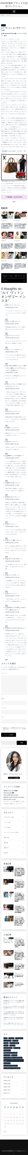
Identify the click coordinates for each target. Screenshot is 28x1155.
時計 (6, 837)
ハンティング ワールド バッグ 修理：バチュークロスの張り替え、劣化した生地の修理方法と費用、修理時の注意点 (19, 943)
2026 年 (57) (7, 1080)
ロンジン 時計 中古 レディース (11, 1023)
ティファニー (7, 1055)
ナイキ (5, 1038)
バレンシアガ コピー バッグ (11, 795)
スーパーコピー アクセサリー (10, 1065)
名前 (3, 698)
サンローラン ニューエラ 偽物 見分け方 (19, 975)
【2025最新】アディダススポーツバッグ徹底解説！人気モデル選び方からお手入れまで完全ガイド (20, 266)
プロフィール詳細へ (14, 777)
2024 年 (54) (7, 1086)
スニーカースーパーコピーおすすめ (12, 1068)
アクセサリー (9, 817)
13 (14, 1117)
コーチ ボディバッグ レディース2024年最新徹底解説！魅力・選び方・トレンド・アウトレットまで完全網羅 (20, 225)
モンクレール (7, 1063)
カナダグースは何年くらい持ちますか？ (13, 1057)
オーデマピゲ (17, 1048)
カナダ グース (7, 1050)
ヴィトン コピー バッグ (10, 799)
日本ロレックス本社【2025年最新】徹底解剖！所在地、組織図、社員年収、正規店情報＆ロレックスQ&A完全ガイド (19, 956)
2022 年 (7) (7, 1093)
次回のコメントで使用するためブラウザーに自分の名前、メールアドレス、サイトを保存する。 (14, 728)
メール (3, 707)
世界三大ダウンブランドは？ (10, 1052)
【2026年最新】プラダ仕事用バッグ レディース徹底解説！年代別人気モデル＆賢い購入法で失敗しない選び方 (20, 246)
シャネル (6, 1043)
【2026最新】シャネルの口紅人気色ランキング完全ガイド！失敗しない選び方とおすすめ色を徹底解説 (19, 909)
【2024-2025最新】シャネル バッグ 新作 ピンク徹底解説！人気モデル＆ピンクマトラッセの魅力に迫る (7, 225)
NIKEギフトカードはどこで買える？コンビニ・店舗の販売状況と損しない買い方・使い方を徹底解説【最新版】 (19, 885)
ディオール (14, 1055)
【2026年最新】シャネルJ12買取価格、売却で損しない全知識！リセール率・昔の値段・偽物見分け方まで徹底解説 (19, 897)
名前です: (6, 774)
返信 (6, 319)
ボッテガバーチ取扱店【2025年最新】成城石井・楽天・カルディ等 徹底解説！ (19, 967)
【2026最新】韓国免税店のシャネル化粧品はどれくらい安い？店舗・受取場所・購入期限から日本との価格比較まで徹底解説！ (19, 872)
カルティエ (12, 1045)
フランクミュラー (8, 1048)
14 (17, 1117)
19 (6, 35)
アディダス (15, 1040)
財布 (6, 847)
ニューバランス (7, 1040)
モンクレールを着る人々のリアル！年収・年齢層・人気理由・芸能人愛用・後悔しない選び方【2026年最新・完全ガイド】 (19, 921)
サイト (3, 717)
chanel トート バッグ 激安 (11, 790)
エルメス (6, 1045)
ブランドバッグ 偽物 (9, 792)
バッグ (3, 25)
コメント (4, 673)
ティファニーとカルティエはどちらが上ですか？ (13, 1060)
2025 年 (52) (7, 1083)
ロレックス (11, 1038)
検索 (21, 742)
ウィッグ (7, 822)
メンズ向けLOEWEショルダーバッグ (19, 985)
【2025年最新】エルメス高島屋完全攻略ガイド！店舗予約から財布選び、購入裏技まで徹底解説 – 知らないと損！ (7, 266)
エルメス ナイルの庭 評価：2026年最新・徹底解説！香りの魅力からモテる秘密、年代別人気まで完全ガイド (7, 246)
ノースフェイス (19, 1038)
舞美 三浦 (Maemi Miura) (8, 33)
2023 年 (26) (7, 1090)
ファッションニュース (11, 832)
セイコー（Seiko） (14, 1043)
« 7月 (5, 1131)
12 (11, 1117)
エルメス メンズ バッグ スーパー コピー (14, 797)
